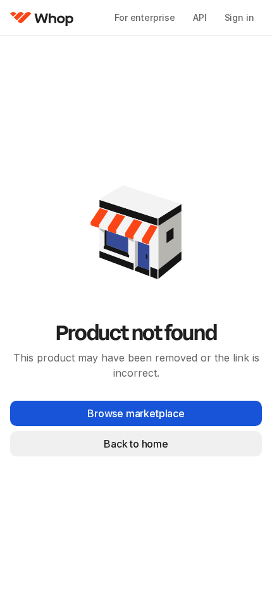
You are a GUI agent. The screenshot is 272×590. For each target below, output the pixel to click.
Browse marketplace (136, 413)
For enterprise (144, 17)
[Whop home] (42, 17)
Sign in (239, 17)
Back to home (136, 443)
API (200, 17)
